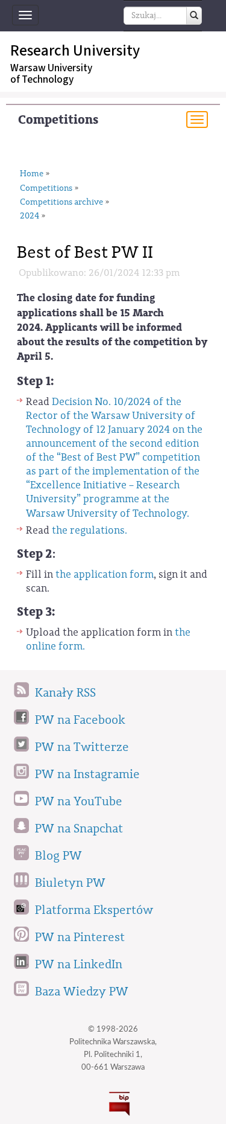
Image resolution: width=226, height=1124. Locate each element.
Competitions (58, 120)
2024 (29, 216)
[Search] (194, 16)
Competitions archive (61, 202)
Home (31, 173)
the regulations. (89, 530)
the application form (104, 574)
